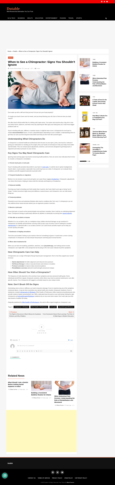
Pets (97, 97)
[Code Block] (34, 351)
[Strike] (25, 351)
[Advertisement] (57, 33)
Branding (94, 129)
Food (94, 97)
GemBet (10, 463)
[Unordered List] (29, 351)
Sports (79, 18)
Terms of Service (44, 478)
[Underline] (22, 351)
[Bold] (18, 351)
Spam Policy (68, 478)
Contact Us (32, 478)
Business (21, 18)
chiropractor (12, 225)
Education (39, 18)
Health (30, 18)
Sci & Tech (11, 18)
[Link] (36, 351)
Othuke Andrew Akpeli (15, 68)
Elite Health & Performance (39, 307)
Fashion (63, 18)
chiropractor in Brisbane (21, 307)
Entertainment (51, 18)
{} (38, 351)
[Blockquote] (32, 351)
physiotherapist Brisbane (66, 307)
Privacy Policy (57, 478)
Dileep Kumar (13, 389)
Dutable (13, 8)
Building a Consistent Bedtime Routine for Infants (99, 63)
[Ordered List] (27, 351)
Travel (71, 18)
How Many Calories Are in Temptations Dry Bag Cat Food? (100, 102)
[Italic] (20, 351)
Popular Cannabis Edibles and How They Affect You (100, 151)
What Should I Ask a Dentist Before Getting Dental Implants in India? (18, 384)
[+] (41, 351)
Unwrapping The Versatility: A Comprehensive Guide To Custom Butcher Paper (100, 136)
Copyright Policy (81, 478)
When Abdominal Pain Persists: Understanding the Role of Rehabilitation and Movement (100, 81)
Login (71, 340)
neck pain (53, 307)
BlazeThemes (70, 482)
